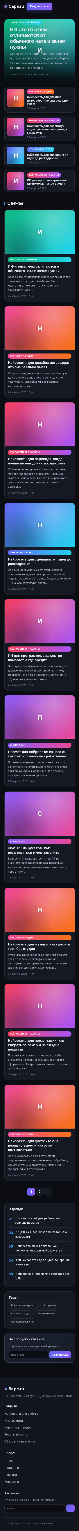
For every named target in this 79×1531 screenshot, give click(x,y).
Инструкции (17, 745)
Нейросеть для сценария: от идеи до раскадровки (47, 156)
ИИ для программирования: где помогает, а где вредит (47, 181)
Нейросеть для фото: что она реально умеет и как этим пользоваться (33, 1145)
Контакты (11, 1481)
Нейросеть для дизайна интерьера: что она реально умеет (47, 100)
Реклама (10, 1475)
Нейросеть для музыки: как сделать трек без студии (39, 946)
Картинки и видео (40, 91)
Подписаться (39, 6)
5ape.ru (16, 6)
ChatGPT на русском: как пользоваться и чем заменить (34, 850)
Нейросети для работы (44, 120)
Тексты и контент (40, 149)
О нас (8, 1461)
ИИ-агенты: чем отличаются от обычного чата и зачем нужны (38, 38)
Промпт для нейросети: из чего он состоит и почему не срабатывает (37, 754)
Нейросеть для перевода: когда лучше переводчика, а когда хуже (47, 129)
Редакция (11, 1468)
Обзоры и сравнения (25, 22)
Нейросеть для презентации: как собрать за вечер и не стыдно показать (36, 1045)
